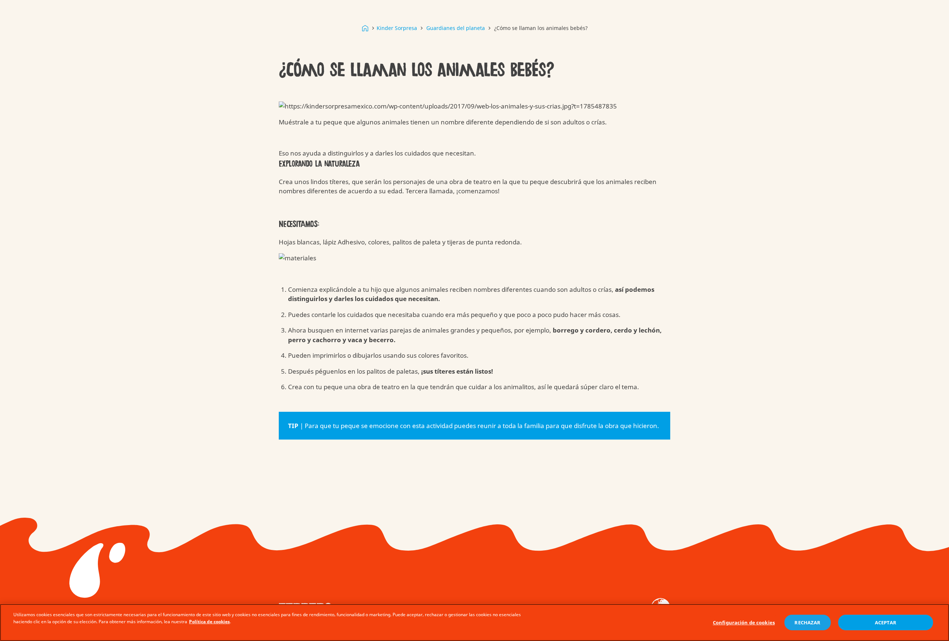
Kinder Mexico (365, 28)
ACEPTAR (886, 622)
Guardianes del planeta (455, 27)
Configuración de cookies (744, 622)
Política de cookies (209, 621)
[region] (474, 622)
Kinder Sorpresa (397, 27)
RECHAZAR (807, 622)
